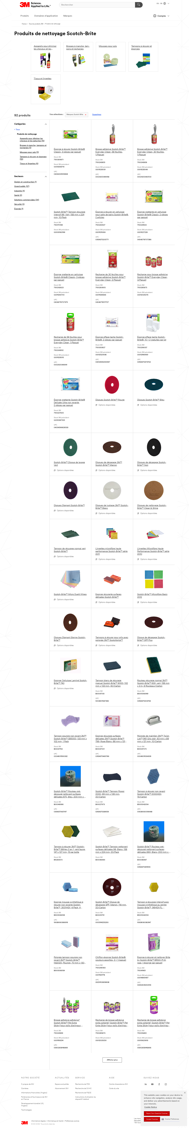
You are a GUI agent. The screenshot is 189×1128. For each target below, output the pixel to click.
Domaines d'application (46, 16)
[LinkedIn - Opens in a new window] (146, 1084)
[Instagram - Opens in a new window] (166, 1084)
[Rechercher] (139, 5)
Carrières (24, 1088)
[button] (170, 1119)
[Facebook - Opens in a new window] (159, 1084)
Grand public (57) (21, 186)
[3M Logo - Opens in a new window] (35, 5)
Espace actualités (62, 1084)
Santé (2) (18, 195)
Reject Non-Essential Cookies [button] (156, 1113)
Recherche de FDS (82, 1084)
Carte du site (114, 1088)
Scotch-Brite (75, 114)
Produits (24, 16)
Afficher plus (112, 1060)
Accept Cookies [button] (152, 1119)
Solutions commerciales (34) (26, 200)
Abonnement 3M (61, 1088)
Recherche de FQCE (83, 1093)
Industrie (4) (19, 191)
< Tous (17, 130)
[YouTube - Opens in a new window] (152, 1084)
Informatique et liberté (55, 1121)
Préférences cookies (72, 1121)
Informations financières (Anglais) (34, 1093)
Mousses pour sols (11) (29, 152)
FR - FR (160, 4)
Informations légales (38, 1121)
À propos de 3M (27, 1084)
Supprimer (96, 115)
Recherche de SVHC (83, 1088)
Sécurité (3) (19, 204)
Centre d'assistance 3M (118, 1084)
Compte (161, 16)
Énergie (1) (18, 209)
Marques (67, 16)
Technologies (26, 1110)
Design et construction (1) (25, 182)
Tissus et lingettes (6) (29, 164)
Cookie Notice (150, 1107)
